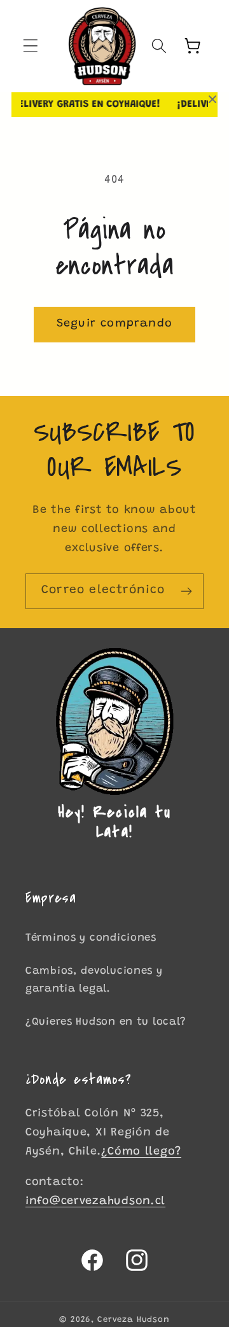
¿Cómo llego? (141, 1152)
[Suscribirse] (186, 591)
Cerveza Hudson (133, 1320)
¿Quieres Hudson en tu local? (105, 1022)
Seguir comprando (114, 324)
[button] (31, 46)
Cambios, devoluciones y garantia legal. (94, 980)
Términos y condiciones (90, 938)
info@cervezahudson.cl (95, 1201)
